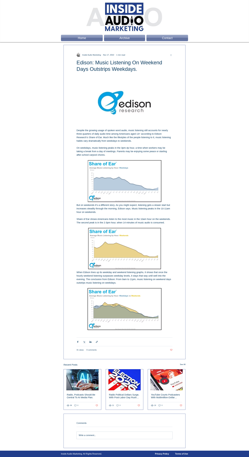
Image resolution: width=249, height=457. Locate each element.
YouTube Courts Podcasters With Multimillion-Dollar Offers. (165, 396)
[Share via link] (97, 342)
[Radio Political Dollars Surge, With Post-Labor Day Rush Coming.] (124, 379)
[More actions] (170, 54)
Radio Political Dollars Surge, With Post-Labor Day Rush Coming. (124, 396)
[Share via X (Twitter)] (84, 342)
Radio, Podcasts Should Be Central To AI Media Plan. (81, 396)
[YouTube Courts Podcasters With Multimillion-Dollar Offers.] (166, 379)
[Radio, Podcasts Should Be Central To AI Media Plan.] (82, 379)
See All (182, 364)
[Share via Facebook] (78, 342)
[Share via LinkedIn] (90, 342)
